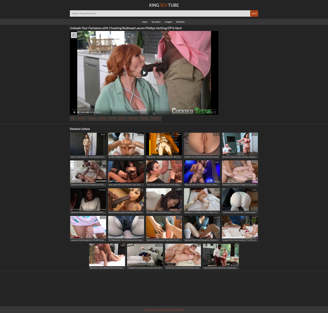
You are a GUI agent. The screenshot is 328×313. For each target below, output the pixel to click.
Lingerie (122, 118)
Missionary (133, 118)
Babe (73, 118)
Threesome (155, 118)
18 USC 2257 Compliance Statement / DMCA (160, 310)
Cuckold (102, 118)
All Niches (180, 22)
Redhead (144, 118)
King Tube (164, 5)
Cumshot (112, 118)
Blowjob (81, 118)
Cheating (91, 118)
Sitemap (182, 310)
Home (144, 22)
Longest (168, 22)
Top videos (156, 22)
